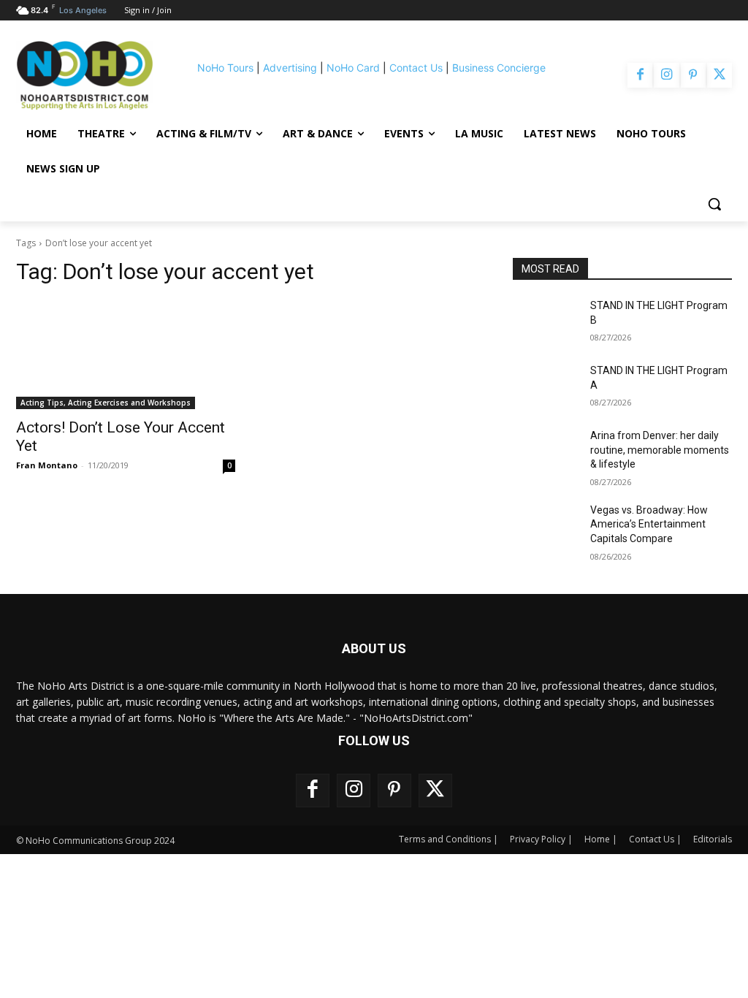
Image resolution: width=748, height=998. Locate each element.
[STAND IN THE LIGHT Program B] (546, 322)
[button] (714, 203)
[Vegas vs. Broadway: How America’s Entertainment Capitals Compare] (546, 526)
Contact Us (416, 67)
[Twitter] (719, 75)
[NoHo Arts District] (84, 75)
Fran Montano (46, 465)
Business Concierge (499, 67)
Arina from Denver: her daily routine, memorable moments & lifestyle (659, 450)
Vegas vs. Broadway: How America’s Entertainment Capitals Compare (649, 524)
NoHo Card (353, 67)
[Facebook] (639, 75)
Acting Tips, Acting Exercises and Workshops (105, 402)
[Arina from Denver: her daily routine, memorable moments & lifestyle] (546, 452)
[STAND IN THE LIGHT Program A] (546, 387)
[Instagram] (666, 75)
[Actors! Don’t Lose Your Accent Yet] (125, 354)
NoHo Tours (225, 67)
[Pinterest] (693, 75)
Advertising (290, 67)
